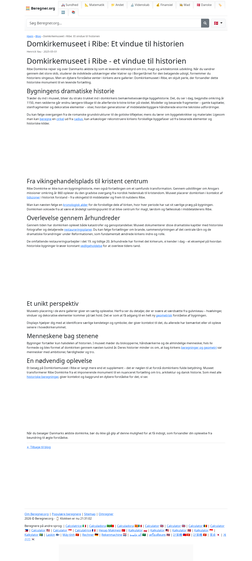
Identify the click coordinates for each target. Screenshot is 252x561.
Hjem (30, 36)
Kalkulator (135, 530)
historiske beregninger (42, 377)
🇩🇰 (204, 5)
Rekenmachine (111, 535)
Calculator (152, 526)
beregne (45, 119)
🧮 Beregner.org (40, 8)
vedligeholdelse (91, 246)
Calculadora (97, 526)
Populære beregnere (66, 514)
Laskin (50, 535)
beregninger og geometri (199, 348)
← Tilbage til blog (39, 447)
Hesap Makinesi (110, 530)
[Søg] (205, 23)
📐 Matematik (94, 5)
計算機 (177, 535)
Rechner (88, 535)
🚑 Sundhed (69, 5)
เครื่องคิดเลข (157, 535)
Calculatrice (83, 530)
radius (78, 119)
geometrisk (164, 315)
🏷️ (220, 5)
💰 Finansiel (164, 5)
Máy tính (69, 535)
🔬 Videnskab (139, 5)
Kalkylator (32, 535)
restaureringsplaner (78, 230)
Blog (38, 36)
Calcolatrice (73, 526)
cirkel (60, 119)
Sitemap (90, 514)
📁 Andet (117, 5)
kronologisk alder (75, 205)
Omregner (106, 514)
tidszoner (33, 197)
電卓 (213, 535)
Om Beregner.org (37, 514)
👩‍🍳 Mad (184, 5)
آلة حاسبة (135, 535)
